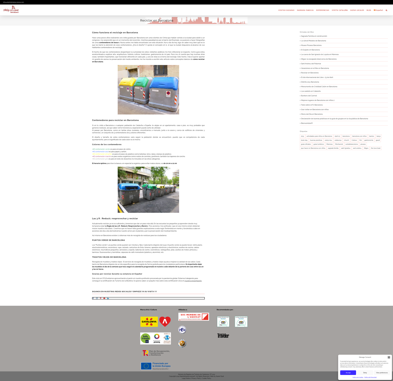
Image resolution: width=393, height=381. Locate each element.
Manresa (329, 144)
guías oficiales (306, 144)
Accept (348, 373)
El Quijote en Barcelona (310, 50)
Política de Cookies (358, 377)
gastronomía (368, 140)
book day (304, 140)
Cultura (354, 140)
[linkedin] (108, 298)
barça (379, 136)
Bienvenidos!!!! (307, 123)
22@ (302, 136)
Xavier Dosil (220, 376)
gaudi (378, 140)
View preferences (382, 373)
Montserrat (339, 144)
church (346, 140)
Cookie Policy (206, 378)
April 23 (337, 136)
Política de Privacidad (370, 377)
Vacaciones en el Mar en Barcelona (315, 68)
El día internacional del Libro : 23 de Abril (317, 77)
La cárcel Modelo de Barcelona (313, 41)
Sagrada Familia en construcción (314, 36)
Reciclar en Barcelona (309, 73)
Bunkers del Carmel (309, 96)
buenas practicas (316, 140)
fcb (360, 140)
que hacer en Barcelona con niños (313, 148)
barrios (371, 136)
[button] (389, 357)
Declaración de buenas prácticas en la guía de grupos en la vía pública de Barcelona (334, 119)
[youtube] (104, 298)
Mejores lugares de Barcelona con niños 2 (317, 100)
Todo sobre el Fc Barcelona (312, 105)
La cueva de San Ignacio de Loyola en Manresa (320, 54)
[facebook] (93, 298)
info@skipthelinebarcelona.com (13, 2)
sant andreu (357, 148)
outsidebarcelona (352, 144)
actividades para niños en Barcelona (319, 136)
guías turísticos (318, 144)
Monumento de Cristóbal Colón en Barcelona (319, 86)
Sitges (366, 148)
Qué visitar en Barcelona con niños (315, 109)
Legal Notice (186, 378)
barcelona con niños (359, 136)
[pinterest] (100, 298)
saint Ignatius (345, 148)
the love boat (375, 148)
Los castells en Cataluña (311, 91)
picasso (363, 144)
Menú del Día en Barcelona (312, 114)
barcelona (346, 136)
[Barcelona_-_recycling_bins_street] (148, 66)
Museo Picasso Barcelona (311, 45)
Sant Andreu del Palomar (311, 64)
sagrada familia (333, 148)
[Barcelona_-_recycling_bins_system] (148, 167)
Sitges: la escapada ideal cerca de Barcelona (319, 59)
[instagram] (97, 298)
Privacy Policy (196, 378)
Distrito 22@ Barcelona (310, 82)
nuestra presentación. (193, 281)
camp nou (328, 140)
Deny (365, 373)
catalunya (338, 140)
